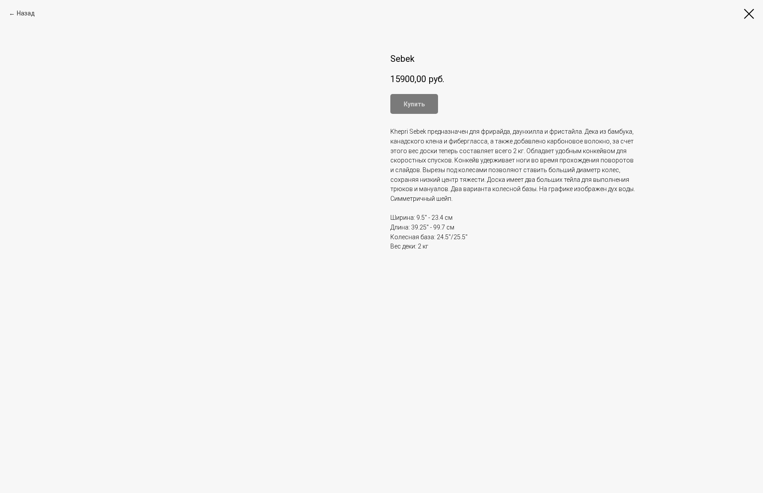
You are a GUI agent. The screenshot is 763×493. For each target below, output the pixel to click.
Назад (26, 13)
